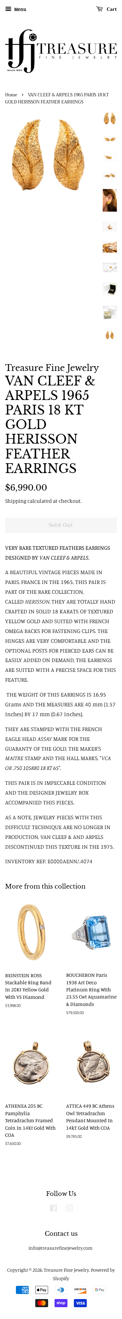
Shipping (15, 500)
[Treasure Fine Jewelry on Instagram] (69, 1209)
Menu (19, 9)
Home (11, 95)
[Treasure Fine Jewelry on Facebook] (53, 1209)
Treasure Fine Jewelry (66, 1270)
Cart (111, 9)
